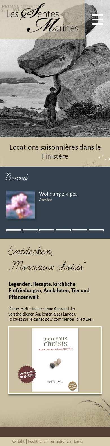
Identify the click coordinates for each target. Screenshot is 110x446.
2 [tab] (24, 231)
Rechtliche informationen (49, 441)
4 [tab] (57, 231)
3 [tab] (41, 231)
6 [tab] (90, 231)
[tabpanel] (55, 205)
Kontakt (18, 441)
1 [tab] (8, 231)
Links (78, 441)
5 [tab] (73, 231)
